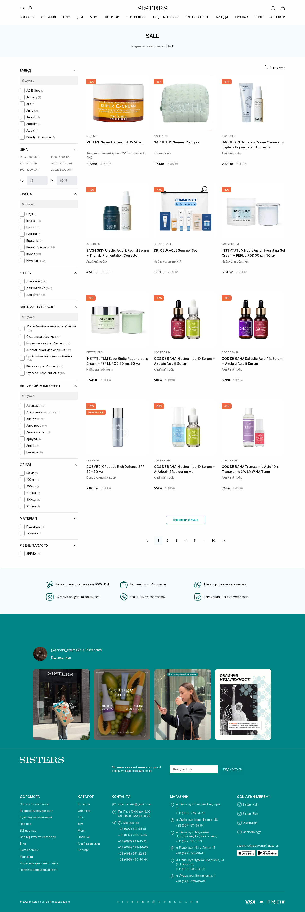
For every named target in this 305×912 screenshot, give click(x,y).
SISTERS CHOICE (197, 17)
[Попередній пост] (40, 704)
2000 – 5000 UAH (61, 163)
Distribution (250, 822)
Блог (23, 843)
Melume (91, 136)
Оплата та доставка (34, 804)
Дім (80, 824)
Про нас (25, 824)
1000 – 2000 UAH (61, 157)
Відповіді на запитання (36, 817)
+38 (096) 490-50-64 (133, 859)
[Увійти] (273, 8)
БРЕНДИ (222, 17)
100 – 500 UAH (28, 163)
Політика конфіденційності (38, 869)
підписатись (232, 769)
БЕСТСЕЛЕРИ (136, 17)
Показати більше (185, 519)
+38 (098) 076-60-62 (190, 881)
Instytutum (230, 244)
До (52, 180)
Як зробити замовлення (36, 810)
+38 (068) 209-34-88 (190, 869)
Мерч (81, 830)
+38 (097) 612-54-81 (132, 829)
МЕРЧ (94, 17)
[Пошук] (30, 8)
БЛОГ (258, 17)
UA (22, 8)
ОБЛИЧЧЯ (48, 17)
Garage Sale (96, 412)
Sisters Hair (250, 804)
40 (213, 540)
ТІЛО (66, 17)
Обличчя (84, 810)
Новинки (84, 837)
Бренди (83, 850)
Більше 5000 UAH (61, 169)
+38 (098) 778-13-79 (190, 813)
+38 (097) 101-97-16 (189, 841)
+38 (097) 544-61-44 (190, 853)
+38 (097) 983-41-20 (132, 841)
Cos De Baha (162, 352)
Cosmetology (252, 832)
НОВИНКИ (112, 17)
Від (22, 180)
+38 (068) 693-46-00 (133, 847)
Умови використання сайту (39, 863)
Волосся (84, 804)
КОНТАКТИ (277, 17)
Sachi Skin (161, 136)
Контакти (26, 856)
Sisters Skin (250, 813)
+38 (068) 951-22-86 (132, 853)
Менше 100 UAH (29, 157)
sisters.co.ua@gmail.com (134, 804)
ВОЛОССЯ (27, 17)
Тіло (81, 817)
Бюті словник (29, 850)
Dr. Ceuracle (162, 244)
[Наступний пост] (264, 704)
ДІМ (80, 17)
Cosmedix (92, 460)
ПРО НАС (241, 17)
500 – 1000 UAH (29, 169)
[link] (282, 8)
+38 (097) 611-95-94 (190, 825)
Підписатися (61, 657)
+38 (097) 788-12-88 (132, 835)
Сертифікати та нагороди (38, 837)
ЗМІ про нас (28, 830)
